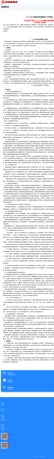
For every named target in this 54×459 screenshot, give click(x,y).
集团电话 (10, 387)
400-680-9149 (11, 389)
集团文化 (2, 409)
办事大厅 (2, 426)
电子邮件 (10, 373)
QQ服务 (10, 380)
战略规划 (2, 404)
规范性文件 (3, 420)
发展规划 (2, 418)
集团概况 (2, 403)
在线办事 (2, 424)
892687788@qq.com (12, 374)
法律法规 (2, 416)
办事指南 (2, 427)
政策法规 (2, 415)
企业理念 (2, 410)
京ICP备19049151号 (41, 456)
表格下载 (2, 429)
